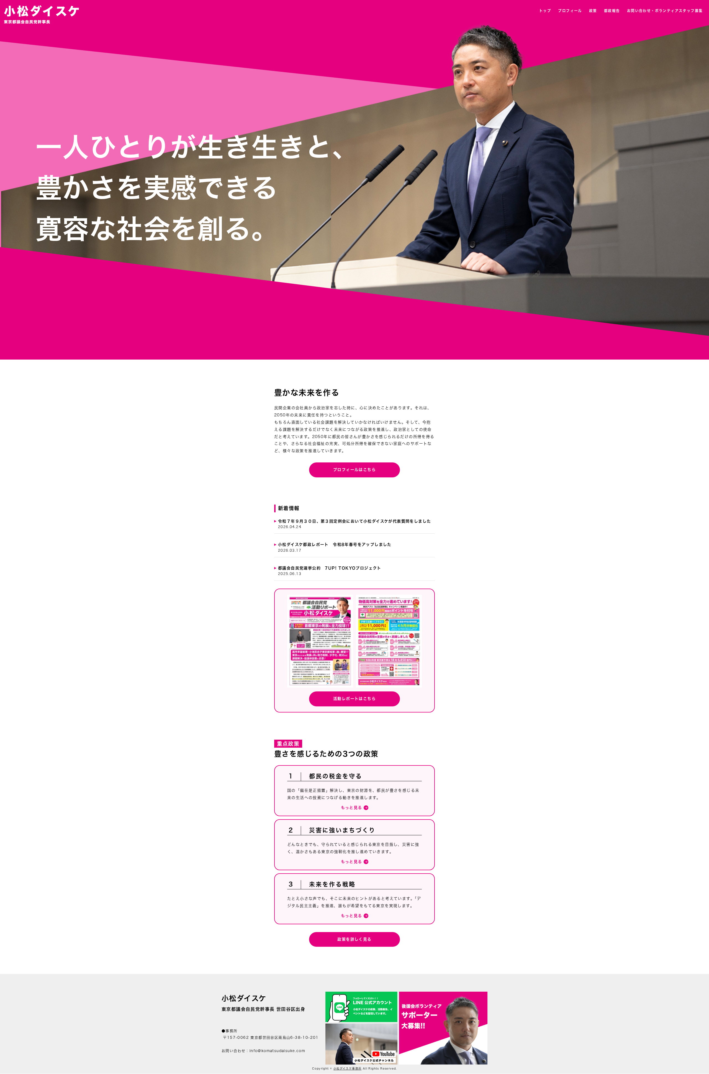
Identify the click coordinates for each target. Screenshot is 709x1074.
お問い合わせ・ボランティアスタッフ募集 (665, 10)
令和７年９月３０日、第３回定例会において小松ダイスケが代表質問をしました (354, 523)
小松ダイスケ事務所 (347, 1068)
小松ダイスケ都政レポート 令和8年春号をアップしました (335, 547)
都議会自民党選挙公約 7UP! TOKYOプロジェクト (329, 570)
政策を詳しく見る (354, 939)
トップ (545, 10)
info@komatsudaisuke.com (277, 1051)
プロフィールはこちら (354, 470)
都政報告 (612, 10)
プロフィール (570, 10)
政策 (593, 10)
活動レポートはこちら (354, 699)
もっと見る (351, 808)
